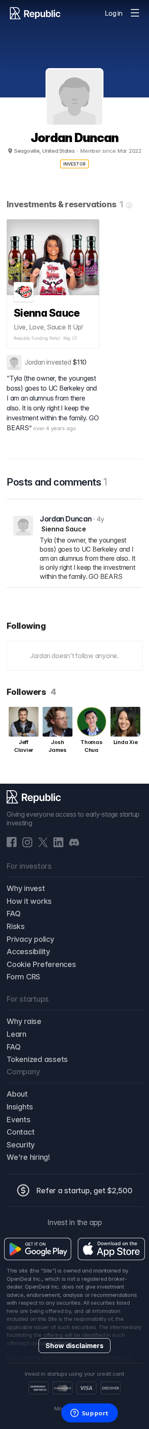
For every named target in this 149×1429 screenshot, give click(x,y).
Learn (16, 1034)
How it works (29, 901)
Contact (20, 1132)
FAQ (13, 913)
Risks (16, 926)
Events (19, 1119)
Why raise (24, 1021)
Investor (74, 163)
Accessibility (28, 951)
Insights (20, 1106)
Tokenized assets (37, 1059)
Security (21, 1144)
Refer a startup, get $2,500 (84, 1190)
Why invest (26, 888)
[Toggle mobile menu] (135, 13)
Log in (114, 13)
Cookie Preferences (41, 964)
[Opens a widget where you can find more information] (89, 1413)
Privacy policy (30, 939)
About (17, 1094)
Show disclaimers (74, 1345)
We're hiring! (28, 1157)
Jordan (35, 362)
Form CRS (23, 976)
